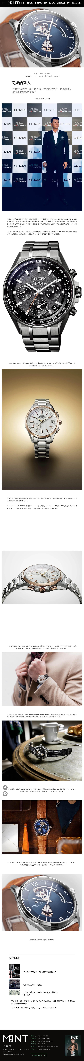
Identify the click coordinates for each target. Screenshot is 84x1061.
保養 (42, 1038)
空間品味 (49, 1049)
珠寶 (42, 1043)
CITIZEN (35, 76)
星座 (49, 1046)
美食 (39, 1046)
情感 (52, 1046)
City (68, 3)
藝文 (55, 1046)
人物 (47, 1046)
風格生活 (33, 1046)
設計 (44, 1046)
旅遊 (42, 1046)
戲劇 (39, 1041)
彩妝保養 (33, 1038)
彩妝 (39, 1038)
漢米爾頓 (48, 76)
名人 (52, 1041)
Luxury (52, 3)
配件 (44, 1035)
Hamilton (41, 76)
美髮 (47, 1038)
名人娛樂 (33, 1041)
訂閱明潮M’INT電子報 (38, 1055)
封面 (49, 1041)
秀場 (47, 1035)
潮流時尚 (33, 1035)
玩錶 (39, 1043)
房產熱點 (40, 1049)
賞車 (57, 1046)
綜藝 (47, 1041)
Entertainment (41, 3)
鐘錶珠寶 (33, 1043)
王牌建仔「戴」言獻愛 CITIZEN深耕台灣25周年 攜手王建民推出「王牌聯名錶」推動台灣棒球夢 (43, 1002)
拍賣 (44, 1043)
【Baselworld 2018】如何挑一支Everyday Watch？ (35, 1007)
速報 (39, 1035)
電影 (42, 1041)
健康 (49, 1038)
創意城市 (33, 1049)
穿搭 (42, 1035)
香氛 (44, 1038)
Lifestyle (61, 3)
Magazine (76, 3)
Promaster (56, 76)
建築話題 (45, 1049)
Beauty (30, 3)
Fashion (22, 3)
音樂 (44, 1041)
